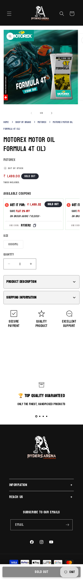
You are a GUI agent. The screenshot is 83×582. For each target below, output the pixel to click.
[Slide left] (31, 113)
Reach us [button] (16, 496)
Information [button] (18, 484)
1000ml (15, 245)
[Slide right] (52, 113)
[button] (9, 14)
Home (6, 122)
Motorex (42, 122)
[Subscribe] (67, 524)
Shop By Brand (23, 122)
